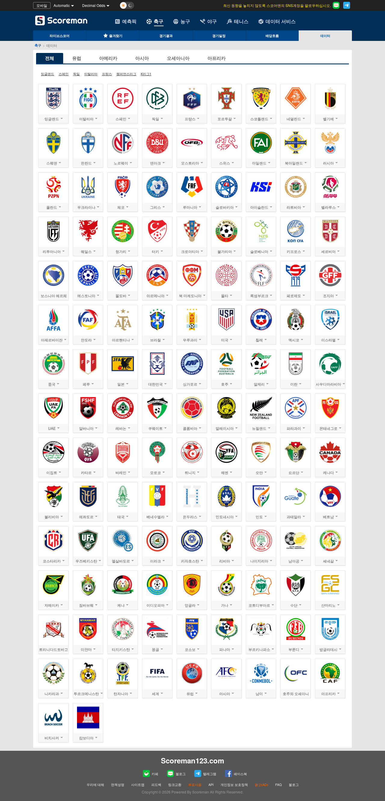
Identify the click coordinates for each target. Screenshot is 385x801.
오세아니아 (178, 58)
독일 (76, 73)
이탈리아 (90, 73)
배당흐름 (272, 35)
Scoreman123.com (192, 760)
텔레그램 (209, 773)
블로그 (181, 773)
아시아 (142, 58)
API (211, 784)
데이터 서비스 (281, 21)
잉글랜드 (47, 73)
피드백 (156, 784)
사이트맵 (137, 784)
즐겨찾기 (115, 35)
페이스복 (240, 773)
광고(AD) (261, 784)
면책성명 (117, 784)
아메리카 (108, 58)
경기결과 (166, 35)
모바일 (41, 5)
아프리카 (217, 58)
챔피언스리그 (126, 73)
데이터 (325, 35)
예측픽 (129, 21)
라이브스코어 (59, 35)
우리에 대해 (95, 784)
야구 (212, 21)
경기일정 (219, 35)
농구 (185, 21)
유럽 (76, 58)
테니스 (241, 21)
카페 (155, 773)
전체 (49, 58)
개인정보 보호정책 (234, 784)
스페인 (64, 73)
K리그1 (146, 73)
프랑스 (107, 73)
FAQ (278, 784)
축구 (158, 21)
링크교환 (174, 784)
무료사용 (195, 784)
